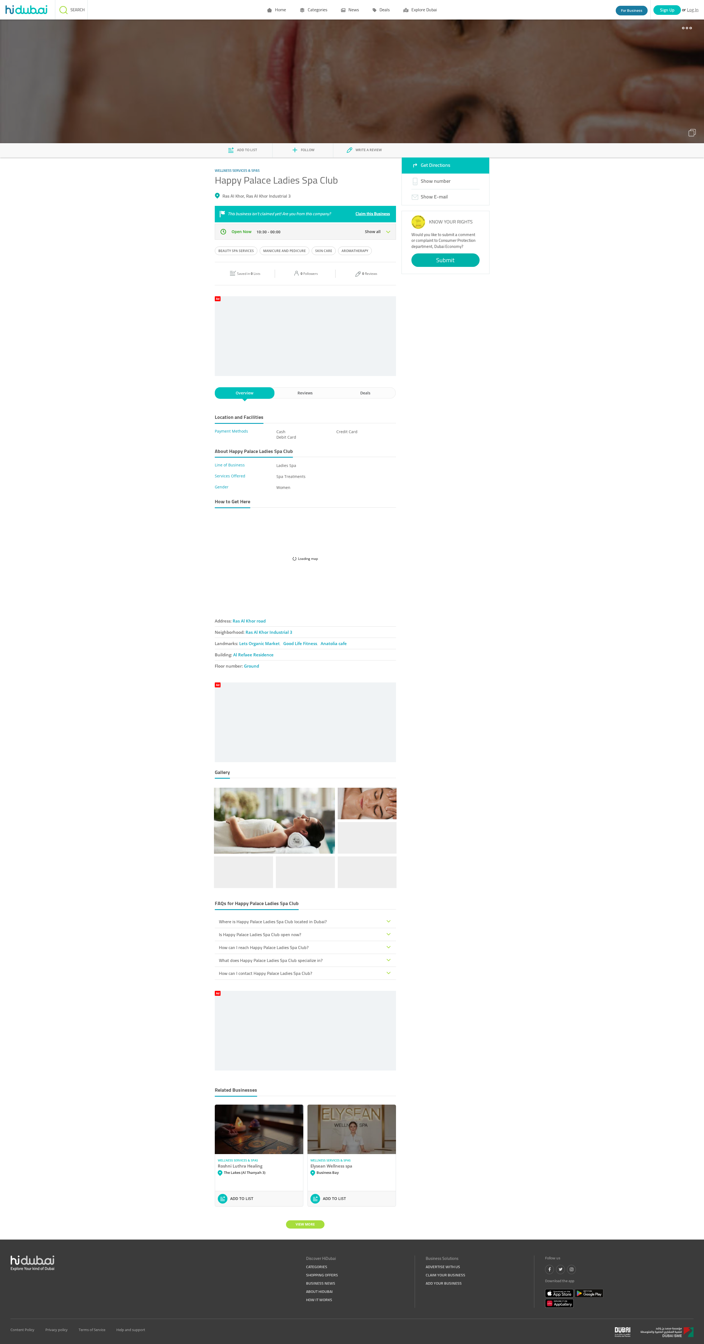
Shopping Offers (322, 1275)
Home (280, 9)
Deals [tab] (365, 393)
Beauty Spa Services (236, 250)
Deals (384, 9)
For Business (631, 10)
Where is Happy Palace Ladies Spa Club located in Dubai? (273, 922)
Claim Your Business (445, 1275)
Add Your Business (444, 1283)
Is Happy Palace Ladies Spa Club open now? (260, 934)
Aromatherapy (355, 250)
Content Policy (22, 1329)
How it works (319, 1299)
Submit (445, 260)
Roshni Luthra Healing (240, 1166)
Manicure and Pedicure (284, 250)
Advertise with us (443, 1266)
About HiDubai (319, 1291)
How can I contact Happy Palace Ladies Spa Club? (265, 973)
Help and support (130, 1329)
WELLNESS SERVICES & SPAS (238, 1160)
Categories (317, 9)
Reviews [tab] (305, 393)
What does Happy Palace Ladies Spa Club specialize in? (271, 960)
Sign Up (667, 10)
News (353, 9)
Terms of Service (92, 1329)
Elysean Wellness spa (331, 1166)
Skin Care (323, 250)
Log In (692, 9)
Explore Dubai (423, 9)
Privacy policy (56, 1329)
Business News (320, 1283)
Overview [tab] (244, 393)
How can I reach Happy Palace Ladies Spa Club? (264, 947)
